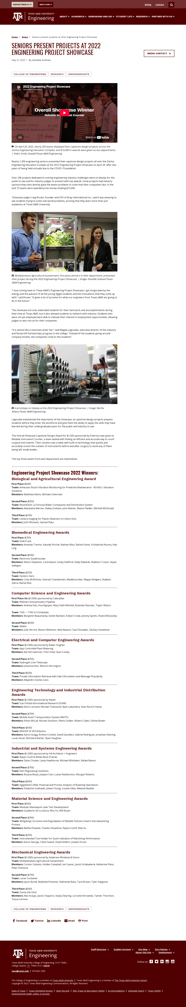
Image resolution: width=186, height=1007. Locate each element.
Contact (160, 4)
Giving (148, 4)
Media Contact (157, 53)
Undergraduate (78, 74)
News (25, 37)
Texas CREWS (154, 990)
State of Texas (18, 990)
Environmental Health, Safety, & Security (31, 993)
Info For (45, 4)
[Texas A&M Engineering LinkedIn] (162, 962)
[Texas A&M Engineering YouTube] (172, 962)
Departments (21, 4)
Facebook (21, 920)
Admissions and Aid (100, 16)
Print (85, 920)
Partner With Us (162, 16)
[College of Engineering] (35, 954)
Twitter (39, 920)
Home (15, 37)
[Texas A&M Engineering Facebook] (151, 962)
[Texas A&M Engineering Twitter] (156, 962)
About (63, 16)
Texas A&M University (62, 980)
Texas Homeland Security (41, 990)
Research (142, 16)
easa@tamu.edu (20, 971)
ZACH (46, 965)
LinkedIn (56, 920)
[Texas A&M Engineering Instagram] (167, 962)
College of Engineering (30, 74)
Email (71, 920)
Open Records (62, 990)
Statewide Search (136, 990)
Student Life (124, 16)
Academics (77, 16)
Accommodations (116, 990)
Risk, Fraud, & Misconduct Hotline (89, 990)
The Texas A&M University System (131, 980)
